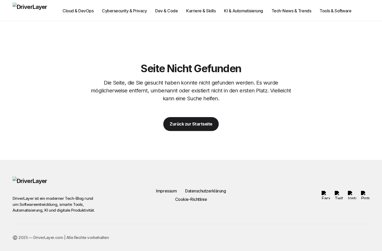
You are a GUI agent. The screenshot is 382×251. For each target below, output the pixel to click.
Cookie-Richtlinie (191, 199)
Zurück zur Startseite (191, 124)
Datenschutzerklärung (205, 191)
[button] (367, 10)
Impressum (166, 191)
